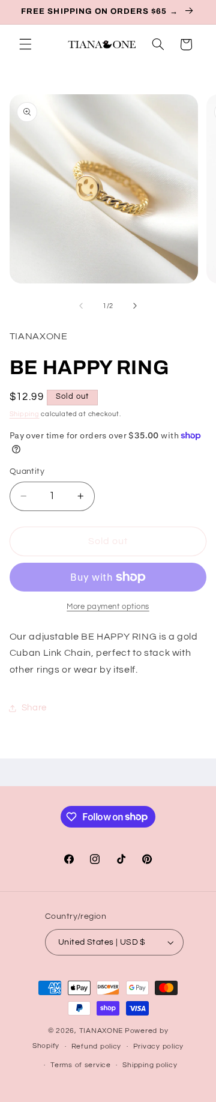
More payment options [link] (108, 607)
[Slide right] (135, 306)
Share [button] (34, 707)
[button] (25, 44)
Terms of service (80, 1065)
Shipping (25, 414)
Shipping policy (149, 1065)
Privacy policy (158, 1046)
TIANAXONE (101, 1031)
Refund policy (96, 1046)
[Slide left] (81, 306)
